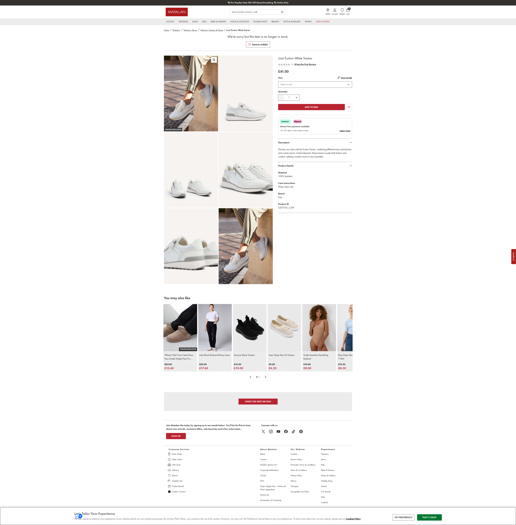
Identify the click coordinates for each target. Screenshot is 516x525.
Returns (175, 475)
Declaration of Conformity (270, 500)
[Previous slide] (250, 377)
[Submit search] (282, 12)
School (324, 486)
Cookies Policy (353, 518)
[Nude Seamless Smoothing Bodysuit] (319, 327)
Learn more (345, 131)
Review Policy (296, 459)
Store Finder (177, 454)
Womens (324, 454)
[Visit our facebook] (286, 431)
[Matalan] (176, 12)
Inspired (324, 502)
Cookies (294, 454)
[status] (289, 97)
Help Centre (177, 459)
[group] (169, 366)
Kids (323, 464)
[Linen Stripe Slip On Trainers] (284, 327)
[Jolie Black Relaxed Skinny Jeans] (215, 327)
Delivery (175, 470)
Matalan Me (177, 481)
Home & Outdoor (328, 475)
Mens (323, 459)
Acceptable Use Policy (300, 491)
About (262, 454)
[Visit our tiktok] (293, 431)
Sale (323, 497)
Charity (263, 475)
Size (280, 77)
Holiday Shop (326, 481)
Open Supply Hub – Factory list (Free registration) (273, 488)
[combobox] (315, 84)
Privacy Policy (296, 475)
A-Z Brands (326, 491)
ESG (262, 481)
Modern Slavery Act (268, 464)
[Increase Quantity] (297, 98)
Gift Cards (176, 464)
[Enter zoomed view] (214, 60)
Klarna (293, 481)
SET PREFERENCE (403, 517)
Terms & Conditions (299, 470)
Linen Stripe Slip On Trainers (282, 355)
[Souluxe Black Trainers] (250, 327)
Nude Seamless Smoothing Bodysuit (315, 357)
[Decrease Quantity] (281, 98)
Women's (176, 30)
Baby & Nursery (327, 470)
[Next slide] (265, 377)
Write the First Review (305, 64)
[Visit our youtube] (278, 431)
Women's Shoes (190, 30)
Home (166, 30)
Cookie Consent (178, 491)
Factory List (264, 495)
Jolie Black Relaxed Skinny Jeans (214, 355)
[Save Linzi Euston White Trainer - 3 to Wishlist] (249, 44)
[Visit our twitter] (263, 431)
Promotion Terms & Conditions (303, 464)
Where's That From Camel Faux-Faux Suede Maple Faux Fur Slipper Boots (179, 357)
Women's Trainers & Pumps (211, 30)
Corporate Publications (269, 470)
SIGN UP (176, 436)
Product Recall (178, 486)
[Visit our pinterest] (301, 431)
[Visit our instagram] (271, 431)
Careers (263, 459)
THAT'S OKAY (429, 517)
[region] (258, 516)
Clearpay (294, 486)
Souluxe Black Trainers (244, 355)
